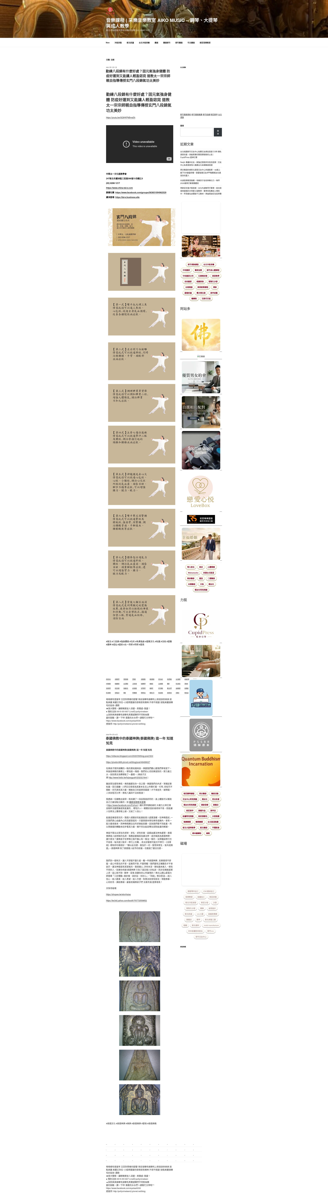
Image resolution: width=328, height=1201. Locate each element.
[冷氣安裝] (201, 698)
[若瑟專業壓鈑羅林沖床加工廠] (201, 520)
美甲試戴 (214, 293)
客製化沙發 (213, 281)
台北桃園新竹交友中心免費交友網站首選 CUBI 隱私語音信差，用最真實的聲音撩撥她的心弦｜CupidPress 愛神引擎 (200, 154)
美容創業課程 (202, 287)
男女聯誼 (202, 794)
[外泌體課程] (201, 247)
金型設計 (212, 908)
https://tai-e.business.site (127, 197)
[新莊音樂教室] (201, 661)
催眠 (208, 833)
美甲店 (213, 811)
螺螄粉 (194, 299)
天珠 (202, 584)
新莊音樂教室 (205, 42)
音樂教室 (189, 897)
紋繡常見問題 (188, 816)
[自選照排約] (201, 412)
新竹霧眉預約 (185, 114)
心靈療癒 (211, 567)
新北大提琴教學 (189, 828)
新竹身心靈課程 (213, 270)
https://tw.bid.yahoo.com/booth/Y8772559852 (126, 900)
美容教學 (215, 276)
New (108, 42)
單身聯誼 (190, 578)
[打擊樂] (201, 356)
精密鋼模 (199, 822)
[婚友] (201, 492)
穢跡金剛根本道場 (137, 802)
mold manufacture (211, 925)
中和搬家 (186, 270)
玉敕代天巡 (206, 299)
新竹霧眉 (179, 42)
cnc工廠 (200, 914)
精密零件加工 (193, 891)
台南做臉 (189, 287)
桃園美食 (200, 281)
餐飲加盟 (198, 270)
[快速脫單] (201, 544)
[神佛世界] (201, 335)
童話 (201, 578)
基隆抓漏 (188, 293)
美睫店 (215, 805)
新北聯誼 (203, 828)
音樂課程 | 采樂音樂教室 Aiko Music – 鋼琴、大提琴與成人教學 (162, 23)
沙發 (215, 903)
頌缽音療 (204, 805)
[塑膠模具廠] (201, 450)
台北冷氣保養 (144, 42)
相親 (185, 925)
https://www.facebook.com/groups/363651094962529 (140, 192)
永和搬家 (188, 281)
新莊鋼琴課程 (189, 794)
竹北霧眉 (191, 42)
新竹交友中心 (201, 937)
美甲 (198, 920)
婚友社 (211, 584)
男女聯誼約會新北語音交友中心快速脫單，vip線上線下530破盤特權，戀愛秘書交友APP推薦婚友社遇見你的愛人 (200, 172)
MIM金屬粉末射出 (195, 931)
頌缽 (215, 287)
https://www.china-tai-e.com (119, 187)
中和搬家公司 (188, 276)
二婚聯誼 (211, 578)
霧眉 (156, 42)
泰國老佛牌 (212, 914)
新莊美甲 (214, 114)
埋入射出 (190, 567)
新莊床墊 (213, 897)
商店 (201, 567)
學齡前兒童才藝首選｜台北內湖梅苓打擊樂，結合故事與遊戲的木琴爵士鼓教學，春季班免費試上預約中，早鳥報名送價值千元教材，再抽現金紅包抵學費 (201, 191)
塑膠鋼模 (187, 822)
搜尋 (182, 125)
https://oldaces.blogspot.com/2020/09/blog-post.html (129, 755)
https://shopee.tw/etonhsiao (118, 894)
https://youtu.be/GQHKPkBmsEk (120, 117)
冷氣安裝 (118, 42)
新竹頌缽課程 (193, 264)
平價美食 (215, 828)
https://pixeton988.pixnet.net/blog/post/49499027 (128, 762)
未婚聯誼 (191, 584)
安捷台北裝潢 (208, 573)
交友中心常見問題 (190, 799)
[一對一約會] (201, 377)
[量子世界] (201, 770)
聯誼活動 (214, 794)
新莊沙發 (204, 903)
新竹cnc (210, 931)
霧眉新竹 (166, 42)
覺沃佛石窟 (201, 293)
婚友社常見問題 (201, 590)
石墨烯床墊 (202, 276)
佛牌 (202, 908)
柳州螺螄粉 (196, 833)
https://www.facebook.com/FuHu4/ (122, 805)
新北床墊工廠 (210, 920)
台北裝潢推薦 (213, 822)
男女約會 (215, 799)
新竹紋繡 (206, 114)
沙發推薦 (215, 816)
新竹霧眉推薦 (197, 114)
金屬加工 (201, 897)
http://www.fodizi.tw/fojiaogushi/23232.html (128, 777)
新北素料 (195, 925)
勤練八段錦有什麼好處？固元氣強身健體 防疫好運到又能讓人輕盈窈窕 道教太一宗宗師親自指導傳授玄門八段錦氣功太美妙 (138, 76)
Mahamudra (193, 573)
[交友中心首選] (201, 626)
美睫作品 (202, 811)
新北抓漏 (130, 42)
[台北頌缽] (201, 735)
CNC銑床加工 (208, 891)
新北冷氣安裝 (190, 903)
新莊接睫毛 (202, 816)
